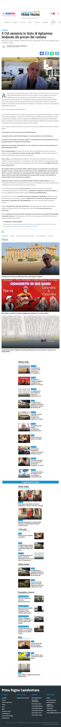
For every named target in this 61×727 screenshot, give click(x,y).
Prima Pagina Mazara (37, 708)
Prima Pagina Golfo (36, 704)
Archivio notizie (5, 718)
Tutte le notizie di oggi (7, 715)
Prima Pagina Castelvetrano (35, 700)
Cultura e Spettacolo (7, 702)
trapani (12, 235)
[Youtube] (54, 13)
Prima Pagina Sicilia (36, 712)
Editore (48, 698)
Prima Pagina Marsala (37, 706)
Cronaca (15, 22)
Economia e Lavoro (6, 711)
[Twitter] (47, 53)
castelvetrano (5, 235)
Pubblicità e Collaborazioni (50, 705)
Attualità (7, 22)
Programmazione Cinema (23, 698)
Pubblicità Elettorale (51, 710)
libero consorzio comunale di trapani (25, 235)
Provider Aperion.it (51, 702)
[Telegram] (57, 53)
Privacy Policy (50, 708)
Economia (45, 22)
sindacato (50, 235)
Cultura (37, 22)
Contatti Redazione (51, 700)
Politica (23, 22)
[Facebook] (51, 13)
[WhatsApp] (52, 53)
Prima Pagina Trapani (37, 715)
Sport (30, 22)
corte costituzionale (41, 235)
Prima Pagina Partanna (37, 710)
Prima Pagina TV (6, 713)
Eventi (3, 707)
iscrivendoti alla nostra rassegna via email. (23, 226)
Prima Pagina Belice (36, 698)
